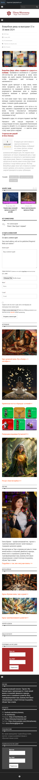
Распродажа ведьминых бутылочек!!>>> (15, 434)
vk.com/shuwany (10, 714)
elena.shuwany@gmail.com (14, 723)
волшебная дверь (14, 177)
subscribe (12, 312)
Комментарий (5, 248)
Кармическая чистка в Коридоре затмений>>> (17, 403)
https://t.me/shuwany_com (17, 717)
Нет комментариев (8, 40)
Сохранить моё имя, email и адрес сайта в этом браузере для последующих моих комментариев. (16, 306)
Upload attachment (18, 272)
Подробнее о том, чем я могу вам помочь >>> (17, 563)
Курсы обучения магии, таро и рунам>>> (15, 594)
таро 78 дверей (13, 180)
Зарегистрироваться (14, 2)
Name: (3, 282)
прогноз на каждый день (26, 177)
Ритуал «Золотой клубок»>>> (11, 481)
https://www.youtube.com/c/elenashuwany (22, 721)
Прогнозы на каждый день (10, 43)
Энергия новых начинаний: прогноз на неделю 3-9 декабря (10, 210)
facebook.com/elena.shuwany (14, 712)
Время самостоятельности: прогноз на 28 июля (29, 209)
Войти (3, 2)
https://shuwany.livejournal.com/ (15, 719)
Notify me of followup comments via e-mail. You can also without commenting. (19, 311)
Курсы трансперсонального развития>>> (15, 618)
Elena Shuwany (6, 47)
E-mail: (4, 292)
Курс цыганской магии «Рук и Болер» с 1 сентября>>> (15, 360)
